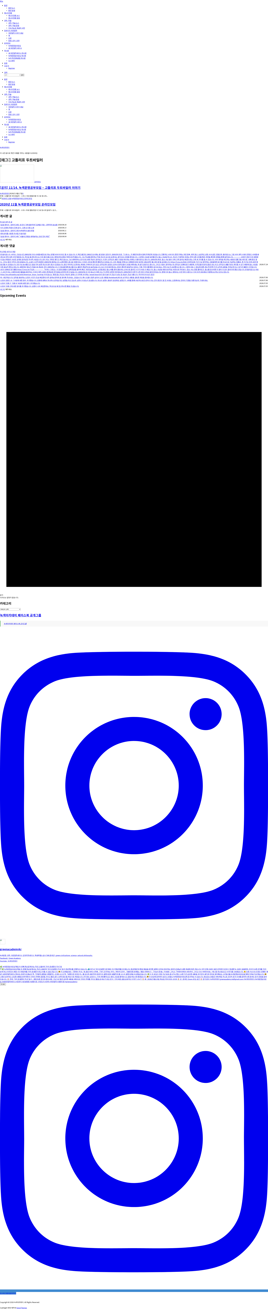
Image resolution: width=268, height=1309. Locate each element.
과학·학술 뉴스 (13, 23)
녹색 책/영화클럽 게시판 (17, 58)
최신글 (2, 222)
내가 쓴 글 (8, 222)
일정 (5, 63)
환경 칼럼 (11, 10)
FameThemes (21, 1307)
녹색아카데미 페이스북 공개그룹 (20, 615)
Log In (6, 65)
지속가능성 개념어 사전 (16, 28)
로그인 (2, 239)
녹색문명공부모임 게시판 (17, 55)
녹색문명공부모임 (14, 45)
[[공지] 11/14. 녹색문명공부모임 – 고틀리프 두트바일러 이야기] (17, 181)
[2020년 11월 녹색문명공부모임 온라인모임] (16, 198)
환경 (5, 5)
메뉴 (1, 1)
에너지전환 (8, 13)
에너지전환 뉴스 (14, 15)
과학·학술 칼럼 (13, 25)
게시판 (6, 50)
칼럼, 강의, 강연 (13, 40)
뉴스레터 (11, 60)
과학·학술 (7, 20)
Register (11, 68)
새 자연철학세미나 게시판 (17, 53)
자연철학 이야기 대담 (15, 33)
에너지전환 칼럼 (14, 18)
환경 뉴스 (11, 8)
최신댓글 (3, 251)
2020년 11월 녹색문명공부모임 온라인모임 (28, 204)
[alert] (134, 449)
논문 (10, 38)
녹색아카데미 (4, 147)
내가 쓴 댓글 (11, 251)
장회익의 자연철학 (10, 30)
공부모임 (7, 43)
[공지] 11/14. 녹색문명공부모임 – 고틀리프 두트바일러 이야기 (40, 187)
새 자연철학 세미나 (15, 48)
